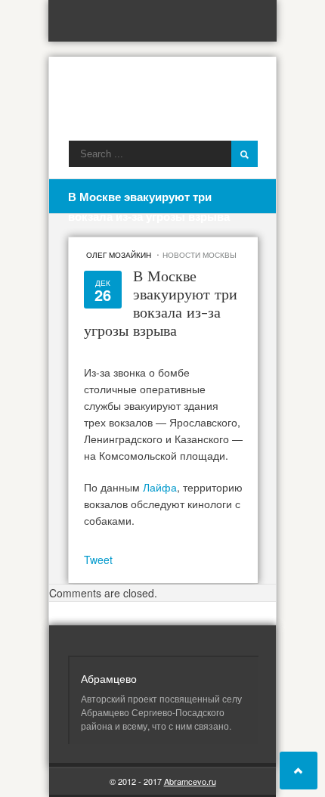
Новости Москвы (199, 255)
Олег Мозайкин (118, 255)
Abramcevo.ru (190, 781)
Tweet (98, 559)
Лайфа (160, 487)
